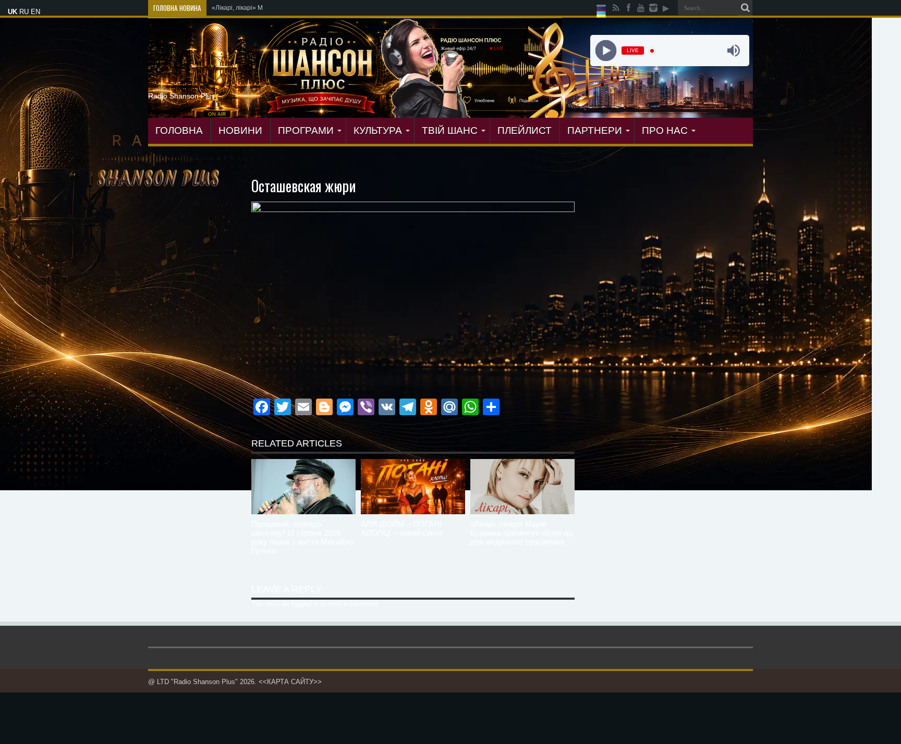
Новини (240, 130)
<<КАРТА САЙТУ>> (290, 682)
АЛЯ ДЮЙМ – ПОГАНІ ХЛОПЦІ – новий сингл (401, 528)
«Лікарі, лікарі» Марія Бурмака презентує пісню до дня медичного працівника (521, 532)
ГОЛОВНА (179, 130)
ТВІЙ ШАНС (450, 130)
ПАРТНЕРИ (594, 130)
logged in (305, 603)
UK (12, 12)
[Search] (745, 8)
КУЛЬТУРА (378, 130)
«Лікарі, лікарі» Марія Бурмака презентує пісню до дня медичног (307, 7)
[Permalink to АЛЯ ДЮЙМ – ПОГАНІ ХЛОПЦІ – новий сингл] (413, 486)
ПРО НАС (665, 130)
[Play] (605, 51)
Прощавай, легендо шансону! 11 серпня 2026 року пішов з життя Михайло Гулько (302, 537)
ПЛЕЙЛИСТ (524, 130)
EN (35, 12)
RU (24, 12)
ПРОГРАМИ (306, 130)
